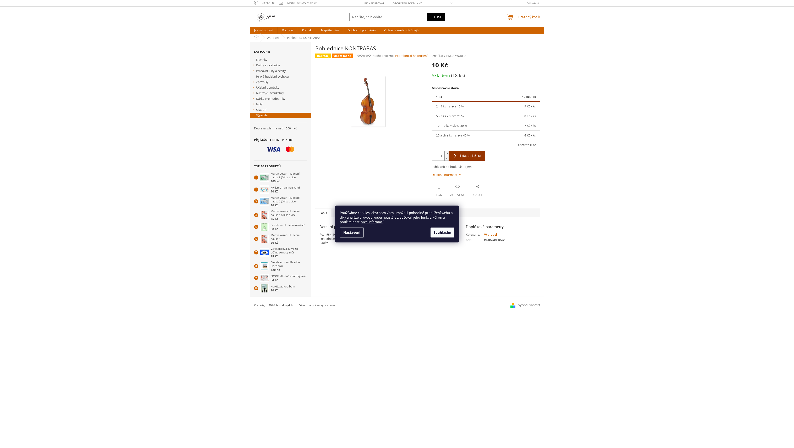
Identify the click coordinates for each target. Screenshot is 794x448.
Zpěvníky (262, 82)
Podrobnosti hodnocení (411, 56)
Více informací (372, 222)
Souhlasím (442, 232)
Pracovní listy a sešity (271, 71)
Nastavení (351, 232)
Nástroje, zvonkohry (270, 93)
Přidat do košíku (470, 156)
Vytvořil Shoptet (529, 305)
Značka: (449, 56)
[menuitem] (264, 30)
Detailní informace (445, 175)
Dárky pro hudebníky (270, 99)
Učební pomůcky (267, 87)
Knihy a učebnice (268, 65)
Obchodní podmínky (407, 3)
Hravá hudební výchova (272, 76)
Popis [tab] (323, 213)
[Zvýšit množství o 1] (446, 153)
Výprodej (262, 115)
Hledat (436, 17)
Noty (259, 104)
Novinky (261, 60)
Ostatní (261, 110)
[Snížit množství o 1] (446, 158)
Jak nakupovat (374, 3)
